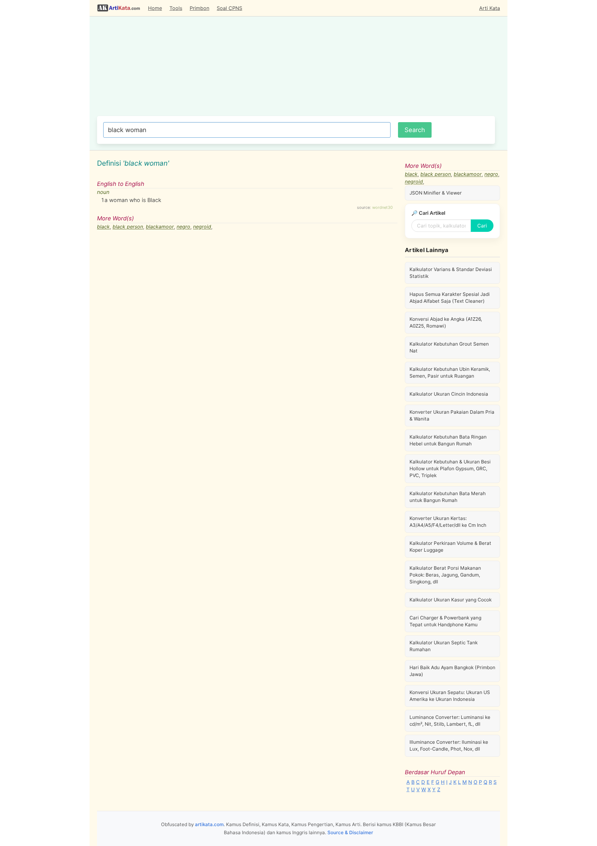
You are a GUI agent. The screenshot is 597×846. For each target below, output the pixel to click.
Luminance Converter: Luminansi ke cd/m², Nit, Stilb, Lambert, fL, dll (450, 720)
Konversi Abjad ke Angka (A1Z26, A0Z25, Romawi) (446, 322)
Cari (482, 226)
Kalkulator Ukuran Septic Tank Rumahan (444, 646)
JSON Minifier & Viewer (436, 193)
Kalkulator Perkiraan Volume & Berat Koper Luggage (450, 546)
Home (155, 8)
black (103, 227)
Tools (175, 8)
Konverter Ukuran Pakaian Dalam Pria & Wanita (452, 415)
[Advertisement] (296, 69)
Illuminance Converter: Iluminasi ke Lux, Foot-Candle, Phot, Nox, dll (449, 745)
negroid (202, 227)
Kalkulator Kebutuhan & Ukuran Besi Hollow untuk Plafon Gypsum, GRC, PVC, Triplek (450, 468)
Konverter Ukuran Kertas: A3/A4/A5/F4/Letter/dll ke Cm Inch (448, 521)
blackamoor (160, 227)
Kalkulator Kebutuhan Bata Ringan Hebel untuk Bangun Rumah (448, 440)
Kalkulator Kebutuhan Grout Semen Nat (449, 347)
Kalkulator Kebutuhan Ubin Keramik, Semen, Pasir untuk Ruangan (450, 372)
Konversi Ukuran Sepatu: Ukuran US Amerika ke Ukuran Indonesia (450, 695)
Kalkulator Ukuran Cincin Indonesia (449, 394)
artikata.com (209, 824)
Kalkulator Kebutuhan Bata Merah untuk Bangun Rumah (448, 496)
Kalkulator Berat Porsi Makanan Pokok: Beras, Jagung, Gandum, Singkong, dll (445, 575)
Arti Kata (489, 8)
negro (183, 227)
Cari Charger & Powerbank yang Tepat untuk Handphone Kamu (445, 621)
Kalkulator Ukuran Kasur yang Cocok (451, 600)
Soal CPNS (229, 8)
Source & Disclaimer (350, 832)
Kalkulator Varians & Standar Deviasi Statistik (451, 272)
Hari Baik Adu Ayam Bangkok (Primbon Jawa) (452, 670)
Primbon (199, 8)
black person (128, 227)
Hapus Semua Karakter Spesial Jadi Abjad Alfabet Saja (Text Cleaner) (450, 297)
